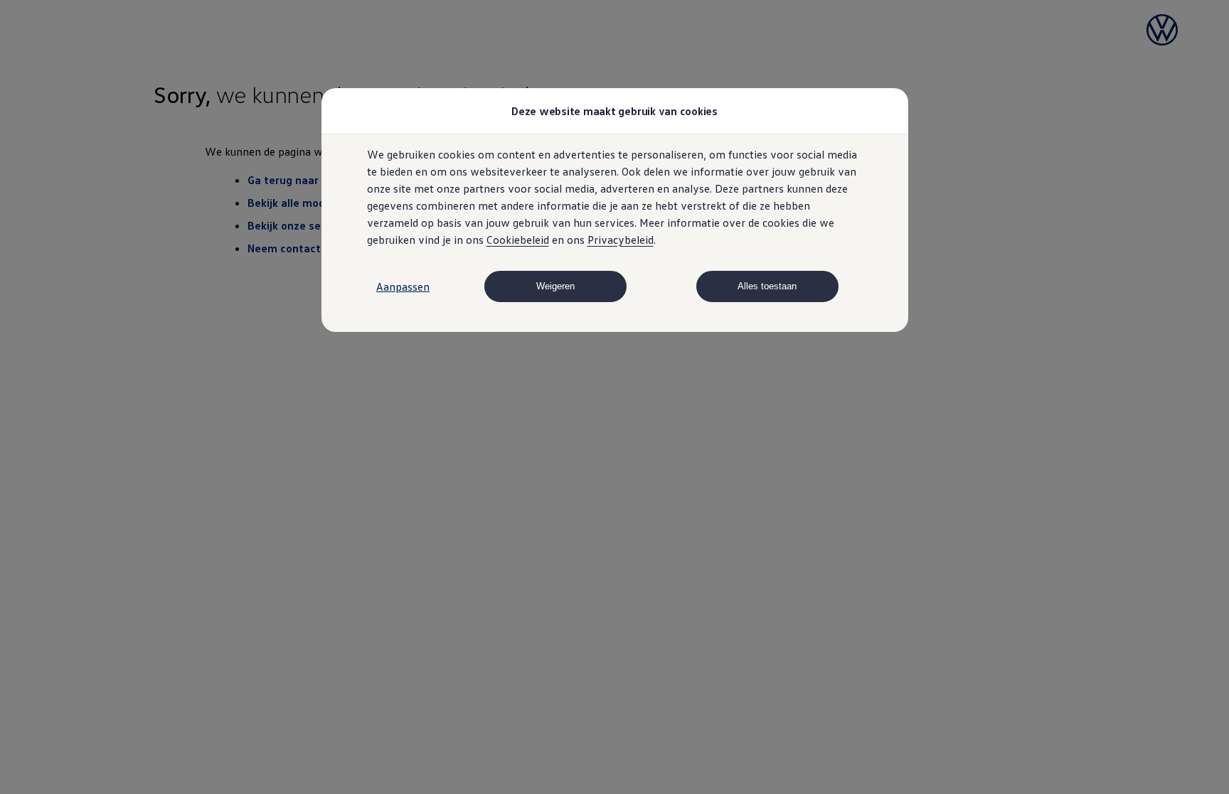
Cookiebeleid (517, 239)
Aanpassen (403, 286)
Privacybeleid (620, 239)
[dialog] (614, 397)
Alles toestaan (767, 286)
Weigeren (555, 286)
